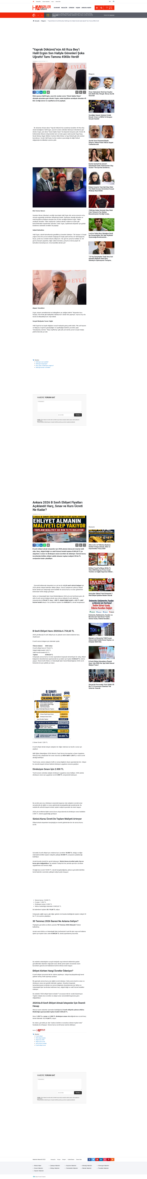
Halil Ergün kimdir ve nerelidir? (43, 367)
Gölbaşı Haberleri (54, 1168)
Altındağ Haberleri (87, 1165)
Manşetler (38, 1)
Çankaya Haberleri (55, 1165)
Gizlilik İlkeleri (71, 1159)
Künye (58, 1159)
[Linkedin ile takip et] (101, 1159)
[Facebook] (34, 92)
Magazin (64, 7)
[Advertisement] (73, 34)
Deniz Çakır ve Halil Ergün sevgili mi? (45, 365)
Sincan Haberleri (38, 1168)
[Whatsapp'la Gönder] (44, 92)
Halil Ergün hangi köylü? (41, 363)
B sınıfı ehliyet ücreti (41, 1045)
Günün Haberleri (46, 1)
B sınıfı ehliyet (39, 1036)
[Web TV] (110, 1)
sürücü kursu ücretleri (41, 1043)
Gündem (71, 7)
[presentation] (38, 15)
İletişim (64, 1159)
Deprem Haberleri (39, 1171)
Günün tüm (109, 15)
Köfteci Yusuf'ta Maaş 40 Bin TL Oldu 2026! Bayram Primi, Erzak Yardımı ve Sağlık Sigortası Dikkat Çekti (72, 15)
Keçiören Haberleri (71, 1165)
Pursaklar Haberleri (103, 1168)
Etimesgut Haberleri (103, 1165)
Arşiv (52, 1)
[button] (76, 92)
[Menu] (96, 7)
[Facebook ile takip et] (89, 1159)
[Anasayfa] (33, 1)
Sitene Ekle (58, 1)
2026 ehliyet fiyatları (41, 1038)
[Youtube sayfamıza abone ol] (97, 1159)
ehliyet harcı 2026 (40, 1039)
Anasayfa (36, 21)
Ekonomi (57, 7)
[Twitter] (37, 92)
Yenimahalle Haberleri (72, 1168)
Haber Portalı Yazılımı (40, 1176)
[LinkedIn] (41, 92)
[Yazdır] (48, 92)
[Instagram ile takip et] (105, 1159)
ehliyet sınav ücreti (40, 1041)
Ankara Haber (86, 7)
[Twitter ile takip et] (93, 1159)
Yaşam (78, 7)
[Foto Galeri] (113, 1)
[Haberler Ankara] (42, 7)
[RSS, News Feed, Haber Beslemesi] (112, 1159)
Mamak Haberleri (86, 1168)
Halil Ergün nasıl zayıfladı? (42, 362)
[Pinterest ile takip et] (109, 1159)
